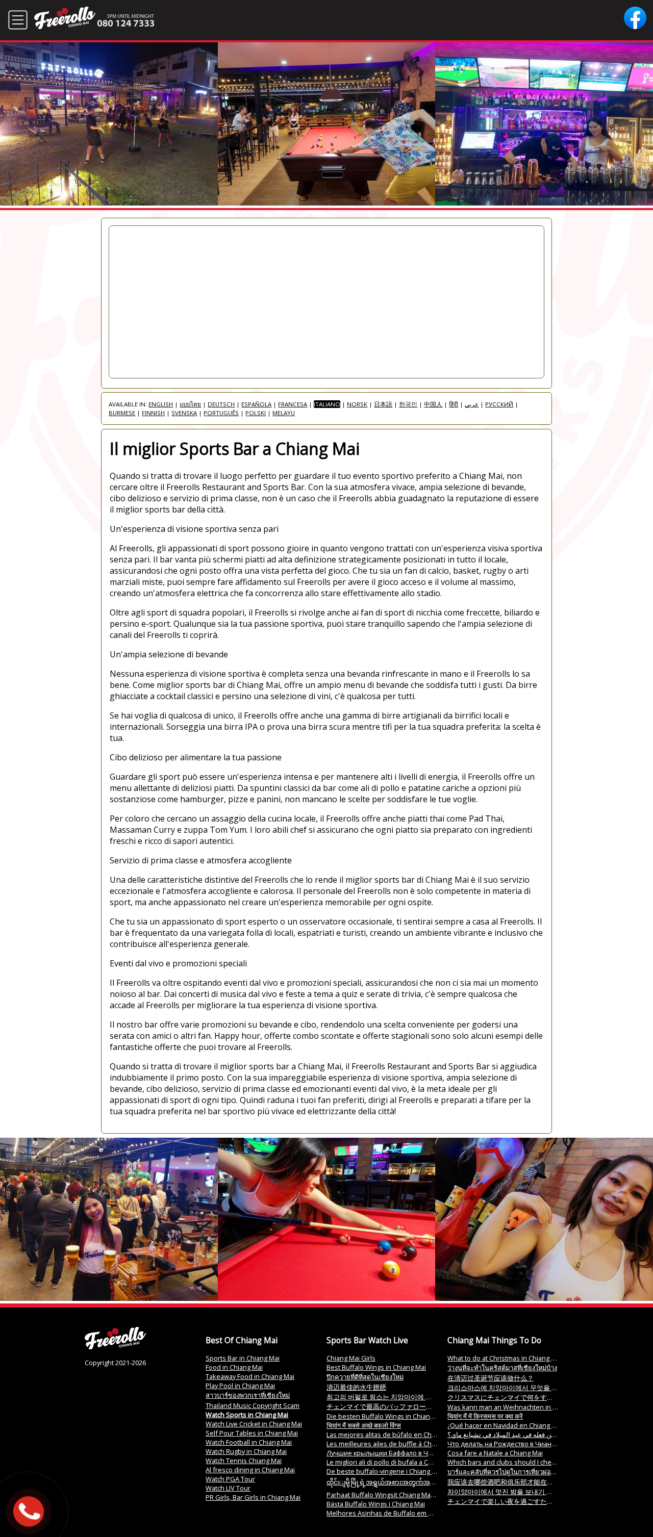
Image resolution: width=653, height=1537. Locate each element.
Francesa (292, 404)
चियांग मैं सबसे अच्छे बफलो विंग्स (363, 1425)
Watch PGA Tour (230, 1478)
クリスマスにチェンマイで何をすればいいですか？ (523, 1397)
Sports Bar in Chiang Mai (243, 1358)
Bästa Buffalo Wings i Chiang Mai (375, 1503)
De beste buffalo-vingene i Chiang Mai (384, 1471)
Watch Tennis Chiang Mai (244, 1460)
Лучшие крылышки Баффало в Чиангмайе (392, 1452)
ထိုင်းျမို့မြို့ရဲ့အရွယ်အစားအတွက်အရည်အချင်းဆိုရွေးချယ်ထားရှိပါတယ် (428, 1482)
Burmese (122, 413)
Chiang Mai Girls (350, 1358)
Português (221, 413)
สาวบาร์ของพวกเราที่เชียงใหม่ (248, 1395)
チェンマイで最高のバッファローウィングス (392, 1406)
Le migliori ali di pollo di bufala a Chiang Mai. (392, 1462)
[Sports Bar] (115, 1346)
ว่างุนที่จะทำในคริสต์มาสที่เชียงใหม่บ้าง (502, 1367)
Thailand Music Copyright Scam (252, 1405)
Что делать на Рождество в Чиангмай (506, 1443)
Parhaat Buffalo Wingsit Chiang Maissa (384, 1494)
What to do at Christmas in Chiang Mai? (506, 1358)
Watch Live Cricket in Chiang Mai (254, 1423)
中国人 (433, 404)
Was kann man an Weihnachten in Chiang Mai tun (522, 1407)
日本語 (383, 404)
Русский (499, 404)
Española (256, 404)
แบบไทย (190, 404)
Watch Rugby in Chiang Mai (246, 1451)
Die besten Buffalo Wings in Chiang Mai (386, 1416)
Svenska (184, 413)
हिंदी (453, 404)
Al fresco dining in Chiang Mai (250, 1469)
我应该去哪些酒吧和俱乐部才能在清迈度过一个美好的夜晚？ (536, 1482)
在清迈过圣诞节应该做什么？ (490, 1377)
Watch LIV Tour (228, 1488)
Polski (255, 413)
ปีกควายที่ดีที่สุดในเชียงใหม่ (365, 1376)
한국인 (408, 404)
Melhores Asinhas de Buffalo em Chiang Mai (393, 1513)
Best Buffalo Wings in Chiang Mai (376, 1367)
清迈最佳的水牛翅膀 (356, 1387)
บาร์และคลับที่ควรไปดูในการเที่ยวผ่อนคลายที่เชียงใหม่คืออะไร (535, 1471)
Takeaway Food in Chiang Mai (250, 1376)
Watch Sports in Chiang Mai (247, 1414)
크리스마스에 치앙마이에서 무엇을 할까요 (509, 1387)
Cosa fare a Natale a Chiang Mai (495, 1452)
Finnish (153, 413)
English (160, 404)
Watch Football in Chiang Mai (249, 1442)
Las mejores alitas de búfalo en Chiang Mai (391, 1434)
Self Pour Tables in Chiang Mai (252, 1433)
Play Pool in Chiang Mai (240, 1385)
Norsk (357, 404)
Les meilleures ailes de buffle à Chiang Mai (391, 1443)
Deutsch (221, 404)
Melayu (283, 413)
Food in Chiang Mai (234, 1367)
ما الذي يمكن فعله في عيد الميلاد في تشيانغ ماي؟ (515, 1434)
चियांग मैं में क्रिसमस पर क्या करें (485, 1416)
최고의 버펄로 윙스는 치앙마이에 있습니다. (390, 1396)
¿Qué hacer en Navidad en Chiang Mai (504, 1425)
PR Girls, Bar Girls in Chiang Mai (253, 1497)
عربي (472, 404)
